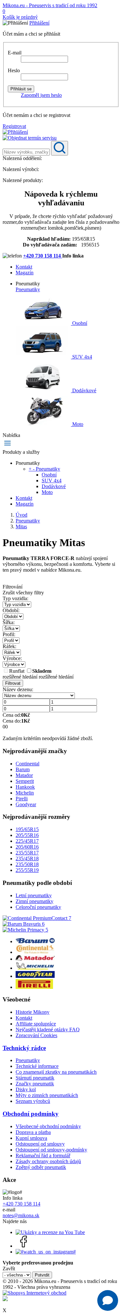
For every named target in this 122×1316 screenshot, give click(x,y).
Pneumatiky (28, 289)
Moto (77, 424)
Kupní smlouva (31, 1138)
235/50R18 (27, 864)
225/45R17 (27, 841)
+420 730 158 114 (42, 255)
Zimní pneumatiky (34, 901)
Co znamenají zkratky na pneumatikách (56, 1072)
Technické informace (37, 1066)
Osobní (79, 323)
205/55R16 (27, 835)
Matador (24, 775)
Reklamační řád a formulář (43, 1155)
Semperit (25, 781)
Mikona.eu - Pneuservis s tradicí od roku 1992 (50, 5)
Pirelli (22, 798)
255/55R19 (27, 870)
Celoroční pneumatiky (38, 907)
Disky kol (26, 1089)
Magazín (25, 272)
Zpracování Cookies (36, 1035)
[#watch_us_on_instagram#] (46, 1251)
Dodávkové (83, 390)
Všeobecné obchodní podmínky (48, 1126)
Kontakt (24, 266)
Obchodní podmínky (31, 1113)
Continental (27, 763)
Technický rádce (24, 1048)
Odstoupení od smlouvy (40, 1144)
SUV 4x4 (81, 357)
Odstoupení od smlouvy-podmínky (51, 1149)
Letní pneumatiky (34, 895)
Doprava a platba (33, 1132)
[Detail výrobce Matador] (35, 959)
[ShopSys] (34, 1293)
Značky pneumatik (35, 1083)
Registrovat (14, 126)
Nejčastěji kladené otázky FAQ (48, 1029)
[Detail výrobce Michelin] (35, 968)
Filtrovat (12, 683)
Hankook (25, 787)
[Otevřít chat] (107, 1300)
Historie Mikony (32, 1012)
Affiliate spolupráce (36, 1023)
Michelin (25, 792)
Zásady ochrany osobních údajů (48, 1161)
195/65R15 (27, 829)
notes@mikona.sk (21, 1215)
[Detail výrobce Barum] (35, 941)
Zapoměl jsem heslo (41, 95)
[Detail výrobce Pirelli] (34, 987)
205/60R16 (27, 847)
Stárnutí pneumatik (35, 1078)
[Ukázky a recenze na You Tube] (50, 1232)
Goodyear (26, 804)
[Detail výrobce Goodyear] (35, 976)
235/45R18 (27, 858)
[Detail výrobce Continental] (35, 952)
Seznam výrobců (33, 1101)
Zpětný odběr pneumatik (41, 1167)
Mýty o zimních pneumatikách (47, 1095)
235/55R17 (27, 852)
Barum (23, 769)
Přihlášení (39, 23)
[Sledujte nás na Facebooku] (24, 1246)
